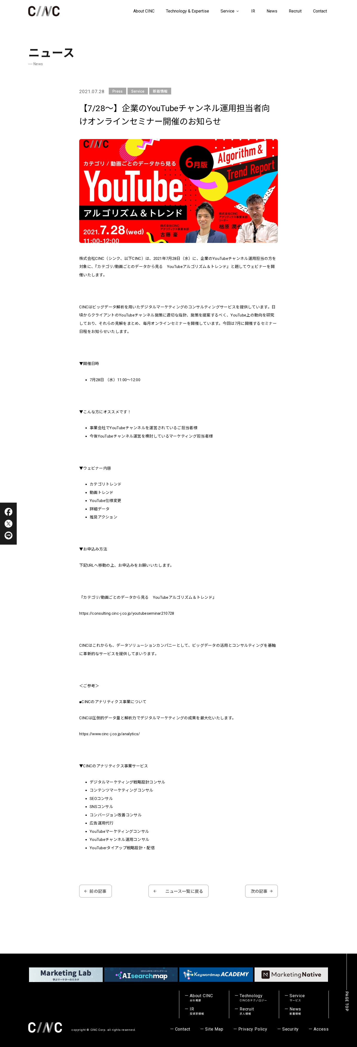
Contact (320, 11)
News (272, 11)
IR (253, 11)
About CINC (143, 11)
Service (228, 11)
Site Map (214, 1029)
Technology (253, 998)
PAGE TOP (347, 1001)
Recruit (295, 11)
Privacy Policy (252, 1029)
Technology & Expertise (187, 11)
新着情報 (160, 91)
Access (321, 1029)
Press (117, 91)
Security (290, 1029)
